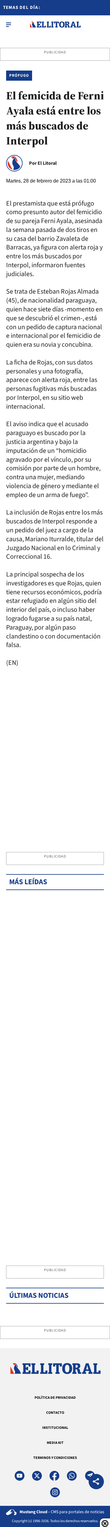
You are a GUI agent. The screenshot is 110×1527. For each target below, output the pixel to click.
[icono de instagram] (55, 1492)
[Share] (96, 1482)
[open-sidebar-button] (8, 24)
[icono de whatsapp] (72, 1475)
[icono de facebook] (54, 1475)
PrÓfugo (19, 75)
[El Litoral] (55, 24)
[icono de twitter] (37, 1475)
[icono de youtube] (19, 1475)
